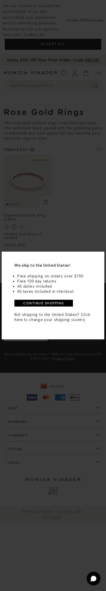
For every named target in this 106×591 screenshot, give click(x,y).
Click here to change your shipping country (52, 317)
